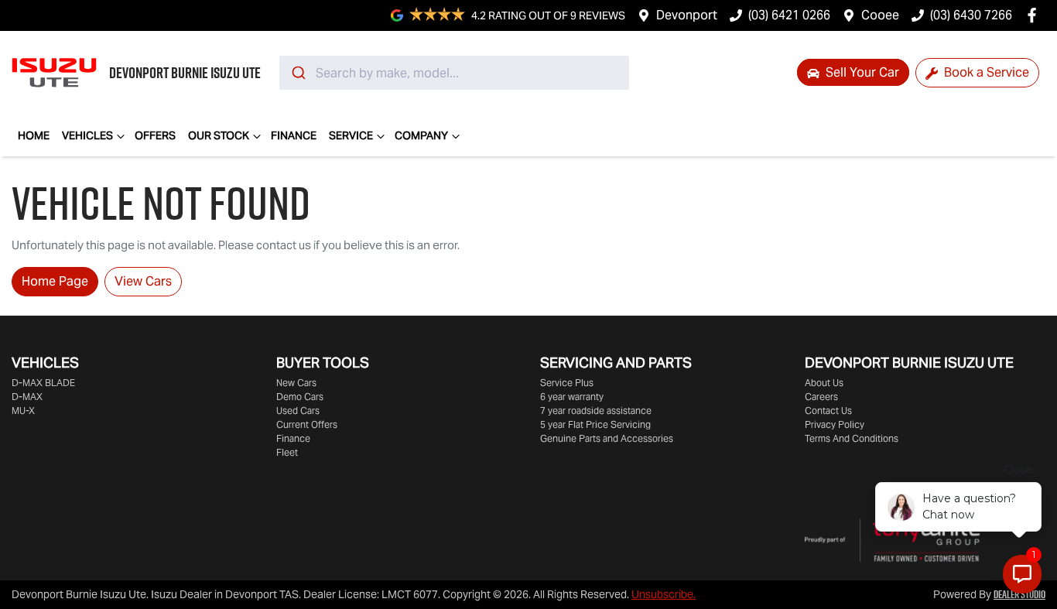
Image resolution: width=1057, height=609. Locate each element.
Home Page (55, 281)
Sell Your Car (861, 72)
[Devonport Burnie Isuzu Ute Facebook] (1035, 15)
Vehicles (87, 135)
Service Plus (566, 382)
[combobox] (454, 73)
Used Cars (298, 410)
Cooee (880, 15)
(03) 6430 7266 (971, 15)
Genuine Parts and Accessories (606, 438)
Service (351, 135)
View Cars (143, 281)
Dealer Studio (1019, 594)
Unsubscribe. (663, 594)
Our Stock (218, 135)
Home (34, 135)
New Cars (296, 382)
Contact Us (828, 410)
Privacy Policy (834, 424)
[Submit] (297, 73)
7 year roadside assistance (596, 410)
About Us (824, 382)
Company (421, 135)
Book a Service (985, 72)
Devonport (686, 15)
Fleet (287, 452)
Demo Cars (299, 396)
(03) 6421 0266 (789, 15)
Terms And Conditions (851, 438)
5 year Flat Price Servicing (595, 424)
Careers (821, 396)
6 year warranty (572, 396)
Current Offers (306, 424)
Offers (155, 135)
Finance (293, 135)
